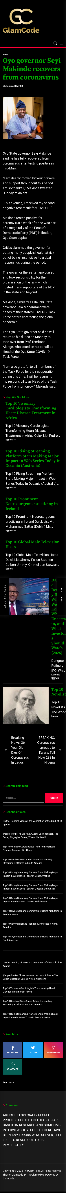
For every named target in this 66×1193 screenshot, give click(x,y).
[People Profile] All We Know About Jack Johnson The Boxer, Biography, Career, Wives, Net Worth (30, 835)
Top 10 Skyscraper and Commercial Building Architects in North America (32, 938)
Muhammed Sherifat (13, 86)
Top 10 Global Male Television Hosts (32, 544)
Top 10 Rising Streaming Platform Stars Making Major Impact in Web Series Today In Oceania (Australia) (33, 458)
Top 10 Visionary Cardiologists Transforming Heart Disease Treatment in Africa (31, 410)
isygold (9, 439)
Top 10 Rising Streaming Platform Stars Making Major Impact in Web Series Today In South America (30, 874)
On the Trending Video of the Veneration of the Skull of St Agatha (32, 823)
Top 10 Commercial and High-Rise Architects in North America (30, 925)
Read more (8, 1082)
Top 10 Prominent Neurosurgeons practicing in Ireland (32, 504)
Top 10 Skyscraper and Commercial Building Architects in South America (32, 913)
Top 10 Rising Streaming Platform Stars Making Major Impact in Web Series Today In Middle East (30, 900)
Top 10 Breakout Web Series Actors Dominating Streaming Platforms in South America (27, 861)
